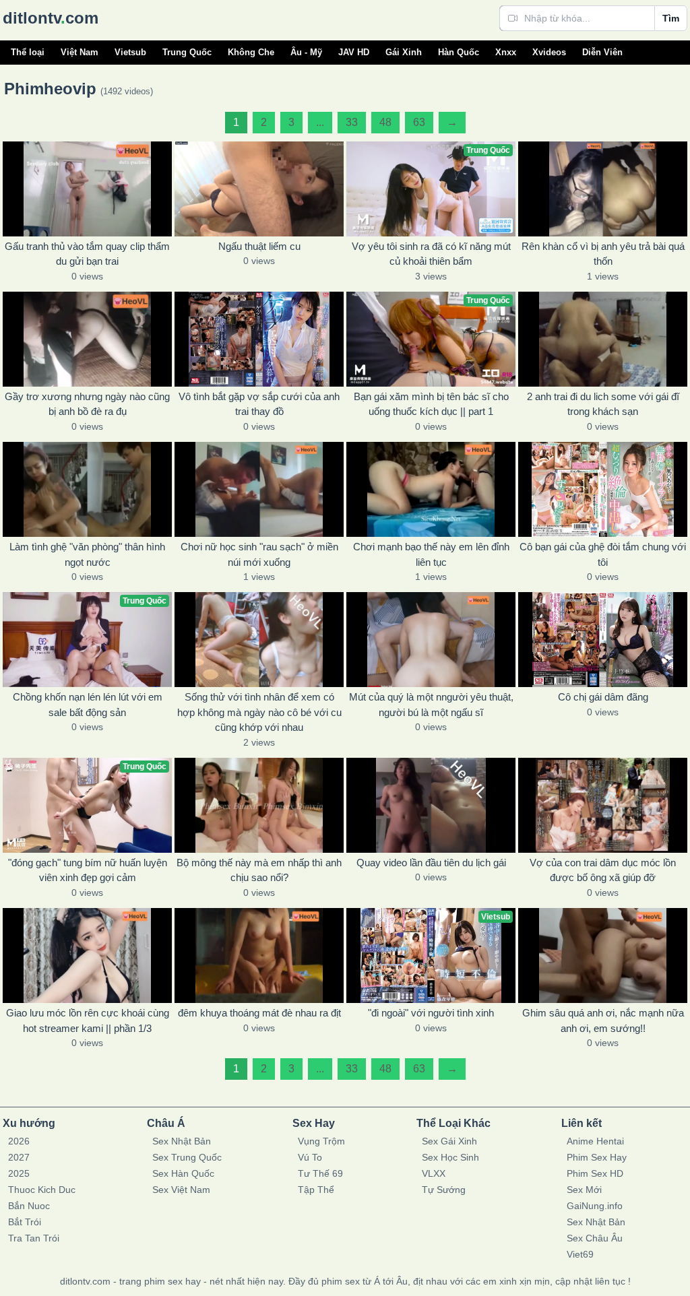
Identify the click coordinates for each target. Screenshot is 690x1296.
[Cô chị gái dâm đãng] (602, 639)
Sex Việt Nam (181, 1189)
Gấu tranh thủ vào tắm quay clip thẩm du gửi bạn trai (87, 253)
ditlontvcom (50, 18)
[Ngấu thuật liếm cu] (259, 188)
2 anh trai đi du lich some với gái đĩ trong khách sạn (603, 404)
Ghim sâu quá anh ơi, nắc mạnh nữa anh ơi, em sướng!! (603, 1020)
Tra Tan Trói (33, 1238)
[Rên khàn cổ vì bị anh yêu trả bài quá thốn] (602, 188)
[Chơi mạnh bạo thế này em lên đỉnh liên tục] (430, 489)
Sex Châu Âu (595, 1238)
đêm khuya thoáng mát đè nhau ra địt (259, 1012)
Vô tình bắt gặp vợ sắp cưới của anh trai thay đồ (259, 404)
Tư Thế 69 (320, 1173)
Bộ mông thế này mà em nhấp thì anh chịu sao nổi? (259, 870)
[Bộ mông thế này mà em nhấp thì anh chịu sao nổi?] (259, 805)
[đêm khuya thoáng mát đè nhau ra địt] (259, 955)
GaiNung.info (595, 1205)
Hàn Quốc (458, 52)
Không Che (251, 52)
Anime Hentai (595, 1141)
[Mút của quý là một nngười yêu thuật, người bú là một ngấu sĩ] (430, 639)
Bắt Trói (24, 1222)
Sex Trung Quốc (187, 1157)
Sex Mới (584, 1189)
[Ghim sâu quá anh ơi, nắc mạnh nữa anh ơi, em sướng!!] (602, 955)
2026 (19, 1141)
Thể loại (27, 52)
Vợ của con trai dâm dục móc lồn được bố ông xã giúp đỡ (603, 870)
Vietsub (130, 52)
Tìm (670, 18)
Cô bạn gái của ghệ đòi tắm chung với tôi (603, 554)
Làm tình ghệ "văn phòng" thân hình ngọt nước (87, 554)
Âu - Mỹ (306, 52)
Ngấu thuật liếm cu (259, 246)
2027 (19, 1157)
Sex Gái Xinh (449, 1141)
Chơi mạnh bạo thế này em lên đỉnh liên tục (431, 554)
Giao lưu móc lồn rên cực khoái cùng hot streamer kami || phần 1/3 (87, 1020)
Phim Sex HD (595, 1173)
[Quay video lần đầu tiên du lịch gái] (430, 805)
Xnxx (505, 52)
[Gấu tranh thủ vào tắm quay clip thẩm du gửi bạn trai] (87, 188)
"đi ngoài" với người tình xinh (431, 1012)
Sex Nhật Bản (181, 1141)
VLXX (433, 1173)
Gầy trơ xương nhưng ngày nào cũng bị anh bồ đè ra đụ (87, 404)
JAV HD (353, 52)
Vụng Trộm (321, 1141)
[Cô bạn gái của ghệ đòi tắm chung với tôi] (602, 489)
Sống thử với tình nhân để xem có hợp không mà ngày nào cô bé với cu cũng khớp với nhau (259, 712)
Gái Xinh (403, 52)
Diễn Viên (602, 52)
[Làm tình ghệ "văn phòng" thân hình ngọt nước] (87, 489)
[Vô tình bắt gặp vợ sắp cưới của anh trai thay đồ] (259, 339)
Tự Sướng (444, 1189)
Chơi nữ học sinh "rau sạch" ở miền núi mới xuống (259, 554)
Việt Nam (79, 52)
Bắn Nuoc (29, 1205)
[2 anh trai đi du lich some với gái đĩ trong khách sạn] (602, 339)
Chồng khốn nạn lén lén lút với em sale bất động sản (87, 704)
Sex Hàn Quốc (183, 1173)
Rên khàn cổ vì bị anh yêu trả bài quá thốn (603, 253)
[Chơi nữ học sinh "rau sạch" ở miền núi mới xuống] (259, 489)
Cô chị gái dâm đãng (603, 697)
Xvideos (549, 52)
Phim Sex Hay (597, 1157)
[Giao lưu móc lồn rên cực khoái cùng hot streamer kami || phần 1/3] (87, 955)
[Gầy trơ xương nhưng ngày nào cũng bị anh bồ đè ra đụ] (87, 339)
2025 (19, 1173)
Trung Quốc (187, 52)
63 (419, 122)
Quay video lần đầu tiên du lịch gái (431, 862)
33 (352, 122)
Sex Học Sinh (450, 1157)
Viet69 (580, 1254)
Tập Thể (316, 1189)
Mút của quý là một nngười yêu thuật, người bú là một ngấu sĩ (431, 704)
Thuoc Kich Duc (41, 1189)
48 (385, 122)
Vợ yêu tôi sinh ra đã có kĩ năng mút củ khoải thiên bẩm (431, 253)
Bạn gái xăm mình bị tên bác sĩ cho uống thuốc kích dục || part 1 (431, 404)
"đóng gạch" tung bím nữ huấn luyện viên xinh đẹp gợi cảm (87, 870)
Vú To (310, 1157)
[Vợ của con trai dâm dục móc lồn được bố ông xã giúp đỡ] (602, 805)
